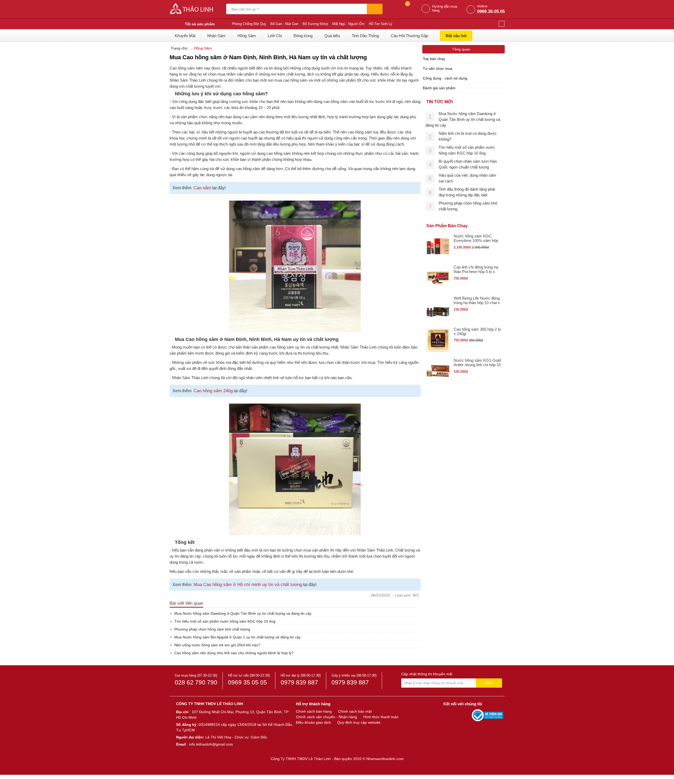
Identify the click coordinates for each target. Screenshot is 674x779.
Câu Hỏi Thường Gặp (409, 35)
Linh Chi (275, 35)
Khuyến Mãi (185, 35)
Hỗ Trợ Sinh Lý (380, 24)
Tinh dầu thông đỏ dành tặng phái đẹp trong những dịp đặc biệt (467, 192)
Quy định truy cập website (358, 722)
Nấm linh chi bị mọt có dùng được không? (468, 136)
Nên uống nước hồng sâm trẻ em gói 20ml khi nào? (217, 645)
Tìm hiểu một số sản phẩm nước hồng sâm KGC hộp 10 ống (224, 621)
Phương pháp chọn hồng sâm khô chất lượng (212, 629)
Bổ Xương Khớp (315, 24)
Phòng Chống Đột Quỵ (249, 24)
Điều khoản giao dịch (313, 722)
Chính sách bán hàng (314, 711)
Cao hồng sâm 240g (213, 390)
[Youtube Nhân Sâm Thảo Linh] (457, 715)
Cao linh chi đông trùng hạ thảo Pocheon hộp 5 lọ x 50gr (476, 269)
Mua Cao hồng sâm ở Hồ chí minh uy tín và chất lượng (248, 584)
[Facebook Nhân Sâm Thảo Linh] (448, 715)
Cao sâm (202, 187)
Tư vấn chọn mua (437, 68)
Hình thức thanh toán (381, 717)
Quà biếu (332, 35)
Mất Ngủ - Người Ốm (348, 24)
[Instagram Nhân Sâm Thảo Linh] (466, 715)
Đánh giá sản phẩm (439, 88)
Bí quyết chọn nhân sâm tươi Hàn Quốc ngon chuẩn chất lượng (468, 164)
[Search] (375, 9)
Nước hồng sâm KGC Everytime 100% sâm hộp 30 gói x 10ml (476, 238)
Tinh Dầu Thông (365, 35)
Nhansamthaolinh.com (385, 759)
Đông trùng (303, 35)
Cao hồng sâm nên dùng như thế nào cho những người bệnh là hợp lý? (234, 653)
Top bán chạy (434, 59)
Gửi (489, 683)
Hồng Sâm (246, 35)
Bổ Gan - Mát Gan (284, 24)
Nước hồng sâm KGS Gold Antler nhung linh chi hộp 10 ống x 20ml (477, 362)
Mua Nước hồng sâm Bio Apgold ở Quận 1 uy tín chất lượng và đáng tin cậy (237, 637)
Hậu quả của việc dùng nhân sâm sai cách (467, 178)
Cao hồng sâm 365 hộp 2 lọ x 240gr (477, 331)
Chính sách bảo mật (355, 711)
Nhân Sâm (216, 35)
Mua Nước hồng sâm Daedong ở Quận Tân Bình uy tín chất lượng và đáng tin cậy (242, 613)
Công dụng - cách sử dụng (445, 78)
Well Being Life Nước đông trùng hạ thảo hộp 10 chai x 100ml (477, 300)
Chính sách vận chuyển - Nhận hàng (326, 717)
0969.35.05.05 (491, 11)
